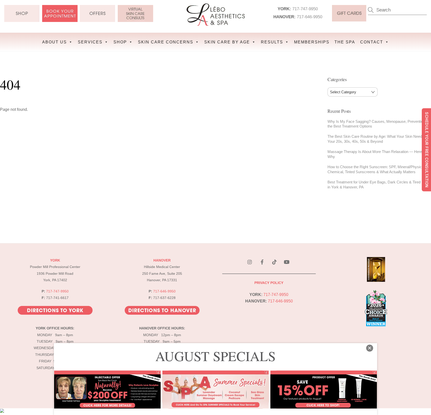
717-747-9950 (305, 8)
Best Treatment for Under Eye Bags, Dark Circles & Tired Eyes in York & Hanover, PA (378, 184)
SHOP (120, 42)
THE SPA (344, 42)
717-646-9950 (309, 16)
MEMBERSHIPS (311, 42)
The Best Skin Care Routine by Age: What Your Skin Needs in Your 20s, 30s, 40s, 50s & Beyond (377, 138)
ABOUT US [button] (54, 42)
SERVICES (90, 42)
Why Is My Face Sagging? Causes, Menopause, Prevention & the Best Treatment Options (378, 124)
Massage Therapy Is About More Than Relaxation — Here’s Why (376, 154)
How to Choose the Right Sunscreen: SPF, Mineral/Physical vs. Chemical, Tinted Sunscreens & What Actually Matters (379, 169)
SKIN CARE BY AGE (227, 42)
